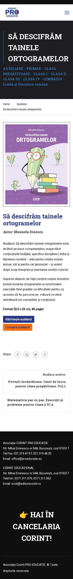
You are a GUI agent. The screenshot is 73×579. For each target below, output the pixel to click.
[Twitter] (36, 354)
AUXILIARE (13, 68)
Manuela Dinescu (28, 232)
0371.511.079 (23, 478)
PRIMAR (34, 68)
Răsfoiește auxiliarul (19, 319)
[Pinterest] (45, 354)
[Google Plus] (27, 354)
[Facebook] (17, 354)
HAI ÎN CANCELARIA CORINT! (36, 526)
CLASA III (11, 79)
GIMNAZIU (52, 79)
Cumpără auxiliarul (18, 327)
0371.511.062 (42, 478)
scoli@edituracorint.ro (26, 483)
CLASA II (58, 74)
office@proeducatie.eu (27, 459)
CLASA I (40, 74)
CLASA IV (31, 79)
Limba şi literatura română (25, 84)
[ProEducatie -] (12, 13)
